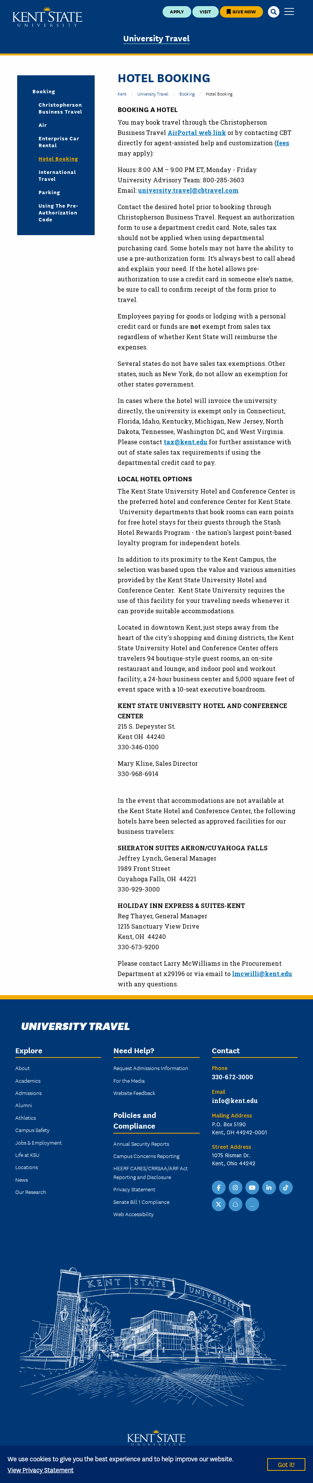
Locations (26, 1167)
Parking (49, 191)
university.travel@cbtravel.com (188, 190)
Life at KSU (27, 1154)
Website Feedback (134, 1092)
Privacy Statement (134, 1189)
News (21, 1179)
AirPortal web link (197, 132)
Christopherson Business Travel (60, 108)
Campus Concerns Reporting (146, 1156)
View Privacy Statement (41, 1469)
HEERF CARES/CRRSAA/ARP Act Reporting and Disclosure (150, 1172)
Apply (177, 11)
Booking (187, 93)
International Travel (57, 175)
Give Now (243, 11)
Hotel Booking (58, 158)
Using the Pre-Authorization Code (59, 212)
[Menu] (289, 12)
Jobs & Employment (38, 1142)
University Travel (156, 38)
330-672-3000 (232, 1077)
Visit (205, 11)
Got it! (286, 1464)
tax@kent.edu (185, 442)
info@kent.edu (235, 1100)
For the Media (129, 1080)
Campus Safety (32, 1130)
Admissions (28, 1092)
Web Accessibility (133, 1214)
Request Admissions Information (150, 1068)
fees (282, 143)
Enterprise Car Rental (59, 141)
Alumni (23, 1105)
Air (43, 124)
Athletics (25, 1117)
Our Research (30, 1191)
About (22, 1068)
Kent (122, 93)
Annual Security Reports (141, 1143)
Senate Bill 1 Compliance (141, 1201)
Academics (27, 1080)
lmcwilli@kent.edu (262, 974)
